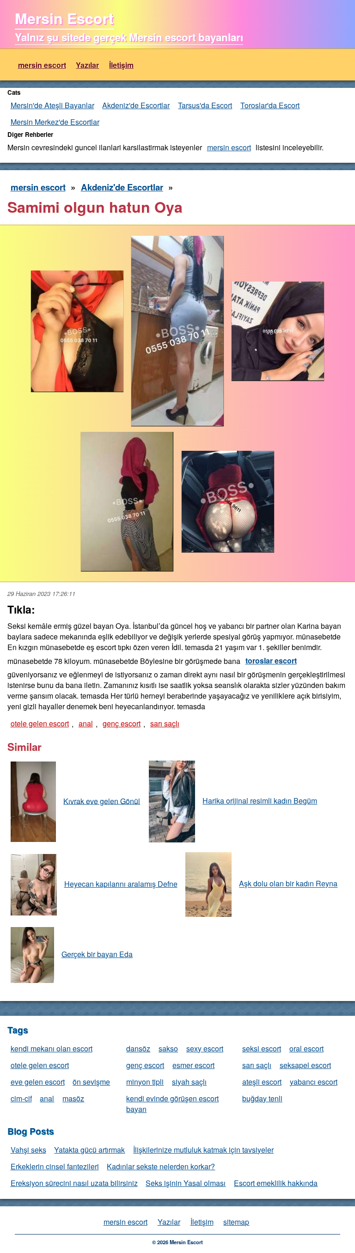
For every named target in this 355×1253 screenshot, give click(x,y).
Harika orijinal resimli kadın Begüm (259, 800)
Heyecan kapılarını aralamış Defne (121, 883)
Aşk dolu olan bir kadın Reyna (288, 883)
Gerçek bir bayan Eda (97, 954)
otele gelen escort (40, 723)
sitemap (236, 1221)
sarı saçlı (164, 723)
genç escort (122, 723)
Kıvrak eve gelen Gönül (101, 800)
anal (86, 723)
